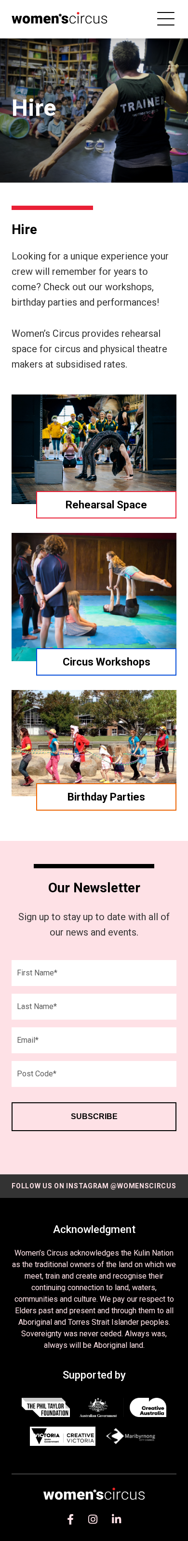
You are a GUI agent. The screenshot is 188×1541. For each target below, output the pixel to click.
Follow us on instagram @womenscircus (94, 1186)
